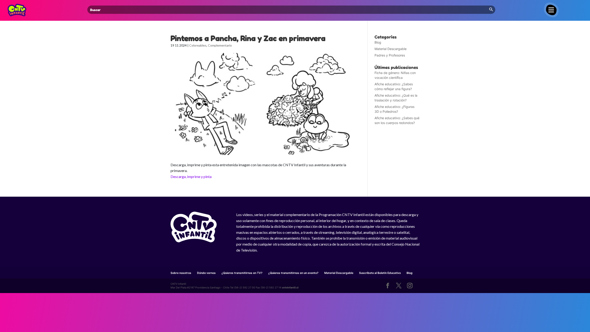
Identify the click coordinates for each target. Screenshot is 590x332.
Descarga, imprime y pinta (191, 176)
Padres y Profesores (390, 55)
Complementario (220, 45)
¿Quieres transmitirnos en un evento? (293, 273)
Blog (378, 42)
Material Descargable (391, 49)
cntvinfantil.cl (290, 287)
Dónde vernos (206, 273)
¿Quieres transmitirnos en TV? (242, 273)
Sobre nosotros (181, 273)
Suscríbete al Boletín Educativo (380, 273)
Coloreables (197, 45)
